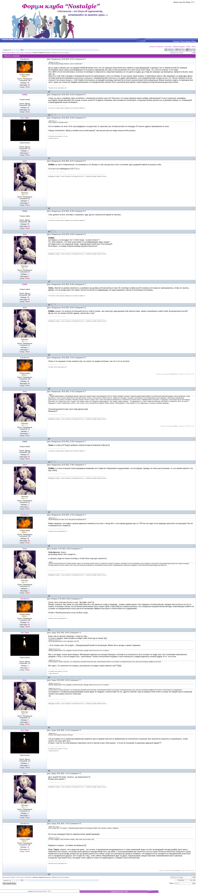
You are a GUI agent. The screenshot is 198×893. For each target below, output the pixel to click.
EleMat (24, 94)
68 (85, 307)
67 (85, 284)
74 (81, 549)
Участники (168, 46)
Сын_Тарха (25, 118)
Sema (25, 161)
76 (80, 632)
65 (85, 211)
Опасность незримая (38, 52)
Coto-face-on (24, 59)
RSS (193, 2)
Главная (176, 41)
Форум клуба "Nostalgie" (9, 52)
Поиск (188, 46)
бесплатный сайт (40, 891)
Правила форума (179, 46)
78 (80, 730)
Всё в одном (20, 52)
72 (85, 465)
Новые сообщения (156, 46)
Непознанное (28, 52)
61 (85, 59)
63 (85, 118)
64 (85, 161)
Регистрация (185, 41)
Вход (194, 41)
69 (85, 358)
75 (81, 599)
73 (85, 515)
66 (85, 234)
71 (85, 441)
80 (80, 823)
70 (85, 391)
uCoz (49, 891)
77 (80, 680)
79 (80, 773)
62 (85, 94)
